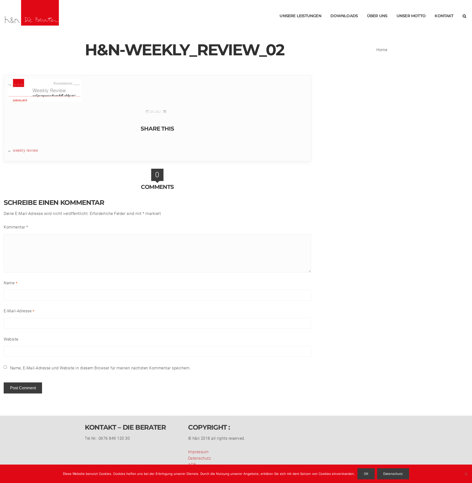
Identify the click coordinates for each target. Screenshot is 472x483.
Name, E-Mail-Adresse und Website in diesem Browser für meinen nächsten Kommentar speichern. (100, 368)
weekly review (25, 150)
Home (381, 49)
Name (10, 283)
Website (11, 339)
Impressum (198, 452)
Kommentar (16, 227)
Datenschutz (199, 458)
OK (366, 474)
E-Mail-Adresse (19, 311)
